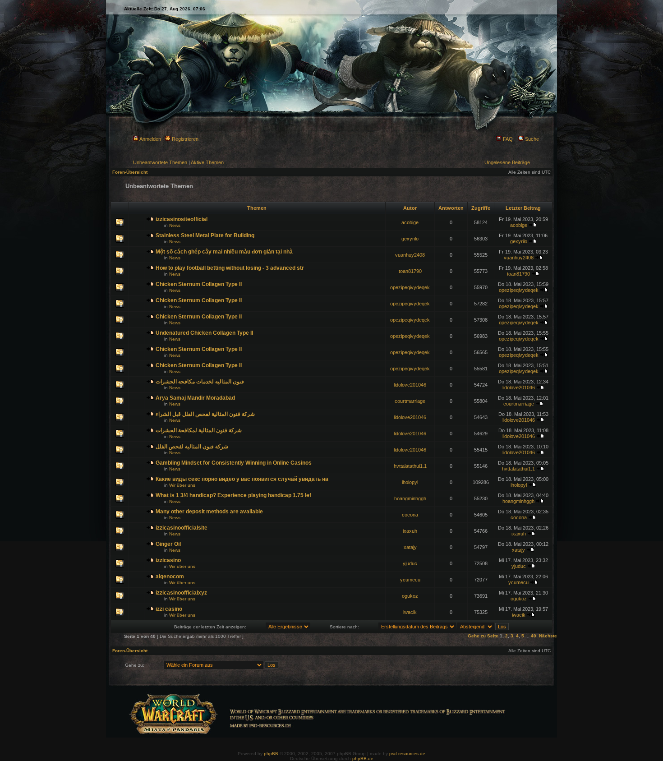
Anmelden (149, 139)
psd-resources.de (407, 753)
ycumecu (410, 579)
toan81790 (410, 271)
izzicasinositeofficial (181, 219)
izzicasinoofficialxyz (181, 593)
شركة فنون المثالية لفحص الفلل (192, 446)
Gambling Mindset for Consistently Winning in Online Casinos (234, 463)
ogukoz (410, 596)
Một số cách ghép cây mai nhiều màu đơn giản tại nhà (224, 252)
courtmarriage (410, 401)
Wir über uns (182, 485)
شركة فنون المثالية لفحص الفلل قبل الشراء (205, 414)
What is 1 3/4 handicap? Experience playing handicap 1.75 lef (233, 495)
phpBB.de (362, 758)
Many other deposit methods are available (209, 511)
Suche (531, 139)
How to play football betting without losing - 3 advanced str (230, 268)
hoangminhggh (410, 498)
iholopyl (410, 482)
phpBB (271, 753)
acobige (410, 222)
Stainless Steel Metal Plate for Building (205, 235)
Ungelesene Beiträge (507, 162)
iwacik (410, 612)
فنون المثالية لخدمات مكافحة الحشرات (200, 381)
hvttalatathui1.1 (410, 466)
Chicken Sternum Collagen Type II (199, 284)
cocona (410, 514)
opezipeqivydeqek (410, 287)
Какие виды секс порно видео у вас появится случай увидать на (242, 479)
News (174, 225)
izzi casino (169, 609)
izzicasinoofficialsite (181, 528)
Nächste (548, 635)
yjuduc (410, 563)
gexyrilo (410, 238)
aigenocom (170, 576)
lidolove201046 (410, 384)
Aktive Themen (207, 162)
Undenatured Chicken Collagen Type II (204, 333)
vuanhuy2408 (410, 255)
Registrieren (184, 139)
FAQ (507, 139)
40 (533, 635)
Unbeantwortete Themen (160, 162)
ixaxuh (410, 531)
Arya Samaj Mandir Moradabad (195, 398)
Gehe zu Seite (483, 635)
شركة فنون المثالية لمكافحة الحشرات (199, 430)
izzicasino (168, 560)
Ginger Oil (168, 544)
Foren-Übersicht (129, 172)
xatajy (410, 547)
